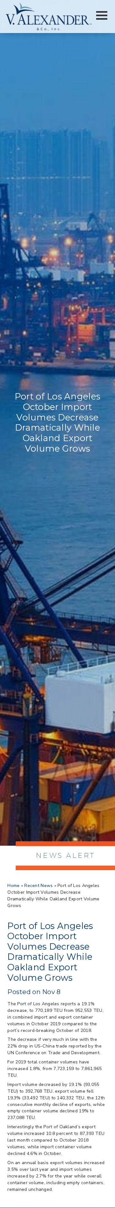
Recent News (38, 886)
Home (13, 886)
